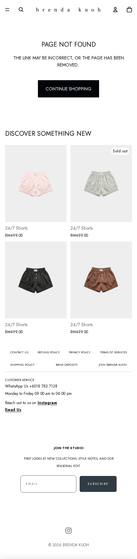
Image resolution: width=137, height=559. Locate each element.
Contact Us (19, 352)
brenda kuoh (76, 545)
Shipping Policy (22, 365)
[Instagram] (68, 530)
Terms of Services (113, 352)
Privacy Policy (79, 352)
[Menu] (7, 9)
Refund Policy (49, 352)
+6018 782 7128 (43, 386)
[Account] (115, 10)
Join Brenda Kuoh (113, 365)
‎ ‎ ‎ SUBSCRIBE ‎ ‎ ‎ (98, 483)
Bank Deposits (66, 365)
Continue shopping (68, 89)
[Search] (21, 10)
